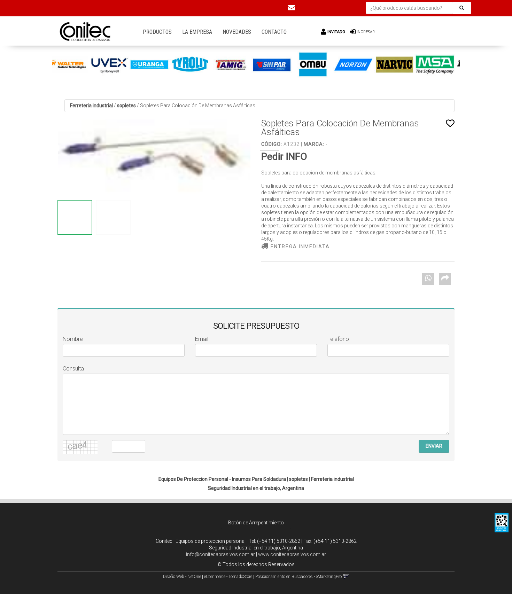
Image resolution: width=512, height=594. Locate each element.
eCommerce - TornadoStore (228, 576)
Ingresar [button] (366, 32)
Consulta (73, 368)
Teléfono (338, 339)
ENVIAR (434, 446)
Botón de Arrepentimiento (256, 522)
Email (201, 339)
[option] (87, 64)
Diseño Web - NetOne (182, 576)
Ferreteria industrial (91, 105)
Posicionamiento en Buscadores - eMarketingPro (298, 576)
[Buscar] (461, 8)
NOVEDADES (237, 32)
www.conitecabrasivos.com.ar (292, 554)
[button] (291, 7)
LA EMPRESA (197, 32)
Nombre (73, 339)
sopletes (126, 105)
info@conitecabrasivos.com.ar (220, 554)
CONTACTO (274, 32)
